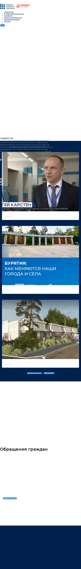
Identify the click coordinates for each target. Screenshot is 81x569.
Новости (7, 21)
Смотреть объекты (10, 498)
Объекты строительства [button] (13, 17)
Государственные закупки (14, 14)
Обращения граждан (12, 19)
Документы (8, 16)
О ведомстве (9, 12)
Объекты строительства (20, 495)
